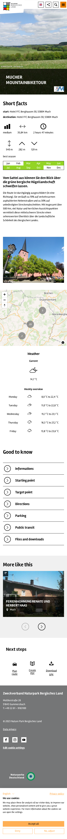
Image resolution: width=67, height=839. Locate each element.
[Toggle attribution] (63, 342)
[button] (6, 740)
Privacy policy (57, 793)
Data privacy (9, 729)
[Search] (56, 5)
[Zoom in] (4, 294)
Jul (8, 167)
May (48, 163)
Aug (18, 167)
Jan (8, 163)
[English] (41, 5)
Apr (38, 163)
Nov (49, 167)
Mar (28, 163)
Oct (38, 167)
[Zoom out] (4, 300)
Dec (59, 167)
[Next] (41, 626)
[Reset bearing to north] (4, 305)
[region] (33, 318)
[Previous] (25, 626)
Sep (28, 167)
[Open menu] (63, 5)
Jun (58, 163)
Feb (18, 163)
